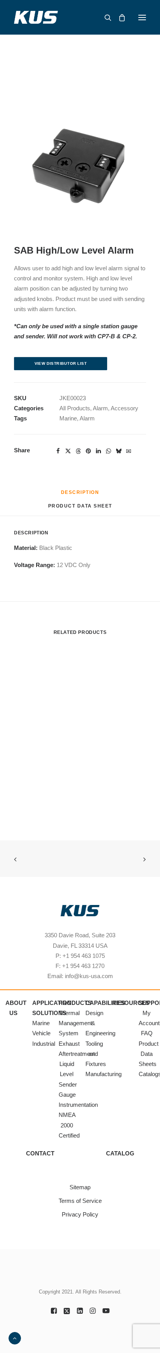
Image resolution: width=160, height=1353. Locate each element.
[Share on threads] (78, 451)
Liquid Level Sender (68, 1074)
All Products (74, 408)
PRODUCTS (75, 1002)
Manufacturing (103, 1074)
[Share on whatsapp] (108, 451)
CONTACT (40, 1153)
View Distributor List (61, 363)
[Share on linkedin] (98, 451)
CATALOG (120, 1153)
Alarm (100, 408)
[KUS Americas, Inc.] (36, 17)
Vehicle (41, 1033)
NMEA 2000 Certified (69, 1125)
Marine (68, 418)
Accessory (124, 408)
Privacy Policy (80, 1214)
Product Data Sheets (148, 1054)
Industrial (43, 1043)
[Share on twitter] (68, 451)
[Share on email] (128, 450)
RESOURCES (131, 1002)
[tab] (80, 509)
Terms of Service (80, 1200)
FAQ (147, 1033)
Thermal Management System (75, 1023)
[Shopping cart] (118, 17)
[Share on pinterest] (88, 451)
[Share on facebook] (58, 451)
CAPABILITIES (105, 1002)
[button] (142, 17)
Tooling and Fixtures (95, 1054)
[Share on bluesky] (118, 451)
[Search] (104, 17)
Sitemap (80, 1187)
